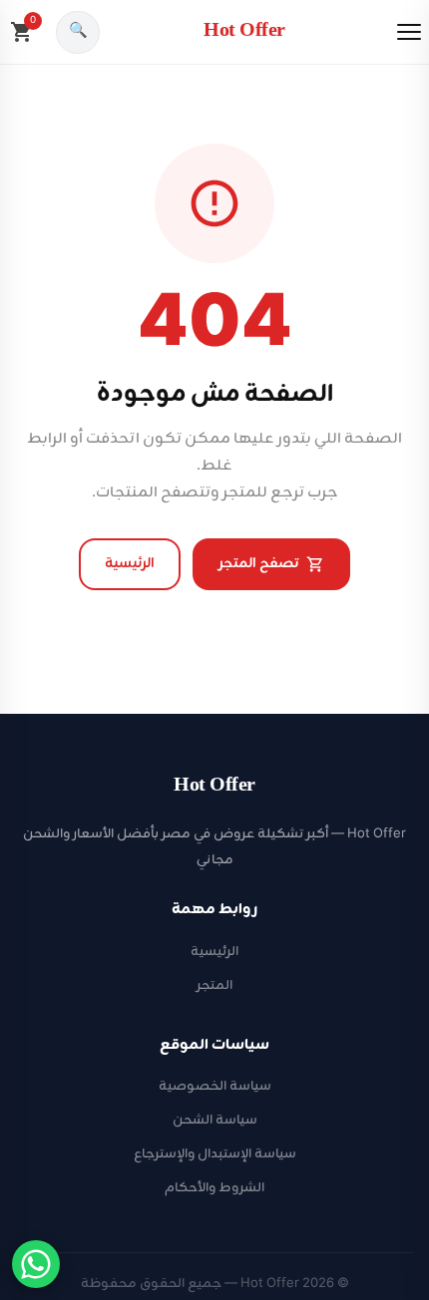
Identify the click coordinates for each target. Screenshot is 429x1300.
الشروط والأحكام (214, 1187)
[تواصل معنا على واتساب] (36, 1264)
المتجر (214, 985)
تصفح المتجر (258, 563)
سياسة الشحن (215, 1120)
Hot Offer (244, 31)
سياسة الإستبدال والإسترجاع (215, 1153)
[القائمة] (409, 32)
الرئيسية (130, 563)
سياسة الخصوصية (215, 1086)
